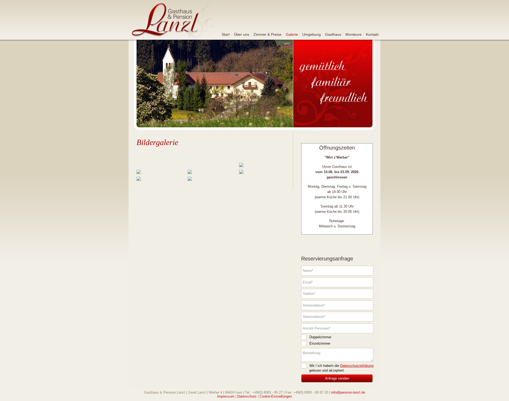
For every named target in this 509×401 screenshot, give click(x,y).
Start (226, 34)
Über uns (241, 34)
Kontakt (372, 34)
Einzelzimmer (319, 343)
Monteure (353, 34)
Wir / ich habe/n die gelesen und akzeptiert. (341, 368)
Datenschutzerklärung (357, 366)
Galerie (292, 34)
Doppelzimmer (320, 337)
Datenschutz (247, 396)
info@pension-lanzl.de (348, 392)
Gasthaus (333, 34)
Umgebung (311, 34)
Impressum (225, 396)
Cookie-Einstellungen (276, 396)
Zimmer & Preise (267, 34)
